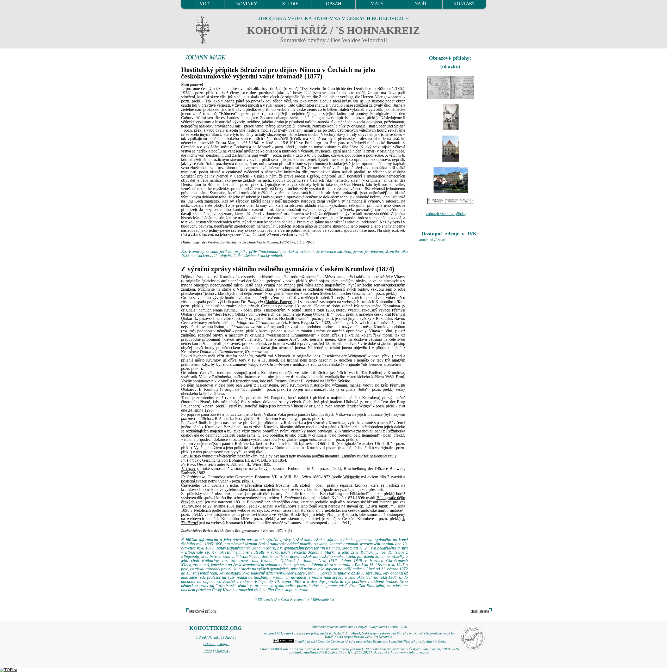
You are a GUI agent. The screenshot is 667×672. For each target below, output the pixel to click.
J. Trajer (188, 468)
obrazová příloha (203, 611)
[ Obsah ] (210, 644)
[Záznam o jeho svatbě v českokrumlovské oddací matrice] (451, 87)
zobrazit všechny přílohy (446, 213)
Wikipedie (351, 477)
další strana (480, 611)
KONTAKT (464, 3)
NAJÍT (421, 3)
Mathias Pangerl (278, 302)
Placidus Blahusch (341, 514)
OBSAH (333, 3)
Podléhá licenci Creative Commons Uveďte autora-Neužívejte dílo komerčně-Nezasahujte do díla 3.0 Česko (370, 641)
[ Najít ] (208, 651)
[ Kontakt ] (222, 651)
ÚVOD (202, 3)
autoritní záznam (432, 239)
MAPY (377, 3)
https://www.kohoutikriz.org (410, 652)
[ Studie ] (229, 637)
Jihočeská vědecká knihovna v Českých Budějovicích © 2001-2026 (359, 627)
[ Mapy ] (223, 644)
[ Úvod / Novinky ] (209, 637)
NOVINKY (246, 3)
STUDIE (290, 3)
